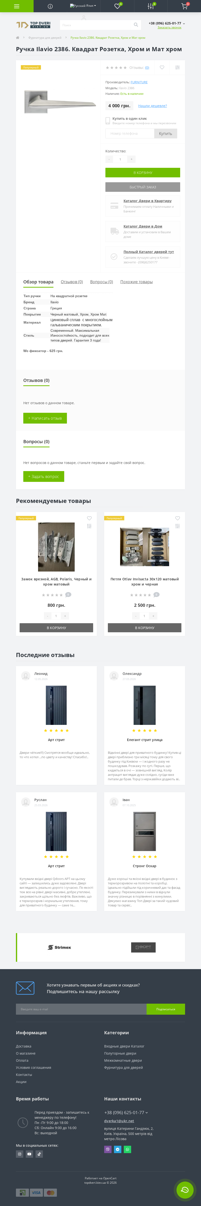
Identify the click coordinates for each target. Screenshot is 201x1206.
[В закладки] (89, 519)
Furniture (139, 82)
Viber (108, 1149)
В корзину (143, 172)
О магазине (26, 1053)
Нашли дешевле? (152, 105)
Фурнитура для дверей (45, 38)
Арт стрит (56, 739)
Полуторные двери (120, 1053)
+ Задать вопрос (43, 476)
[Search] (136, 25)
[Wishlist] (162, 67)
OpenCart (109, 1178)
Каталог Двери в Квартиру (148, 200)
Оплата (22, 1060)
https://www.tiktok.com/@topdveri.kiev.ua (39, 1154)
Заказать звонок (169, 27)
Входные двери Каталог (124, 1046)
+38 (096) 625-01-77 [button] (124, 1112)
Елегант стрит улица (145, 739)
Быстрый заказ (143, 187)
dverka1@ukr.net (119, 1121)
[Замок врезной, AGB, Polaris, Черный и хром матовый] (56, 546)
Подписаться (165, 1009)
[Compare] (177, 67)
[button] (83, 18)
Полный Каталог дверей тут (149, 251)
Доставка (23, 1046)
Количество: (115, 151)
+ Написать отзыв (45, 418)
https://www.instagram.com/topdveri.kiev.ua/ (19, 1154)
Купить (165, 133)
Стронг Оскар (144, 866)
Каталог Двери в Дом (143, 226)
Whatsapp (127, 1149)
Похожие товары (136, 281)
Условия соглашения (33, 1067)
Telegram (117, 1149)
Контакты (24, 1074)
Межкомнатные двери (123, 1060)
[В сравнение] (89, 526)
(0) (147, 67)
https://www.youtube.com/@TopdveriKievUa (29, 1154)
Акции (21, 1081)
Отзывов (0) (72, 281)
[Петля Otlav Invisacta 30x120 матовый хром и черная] (144, 546)
